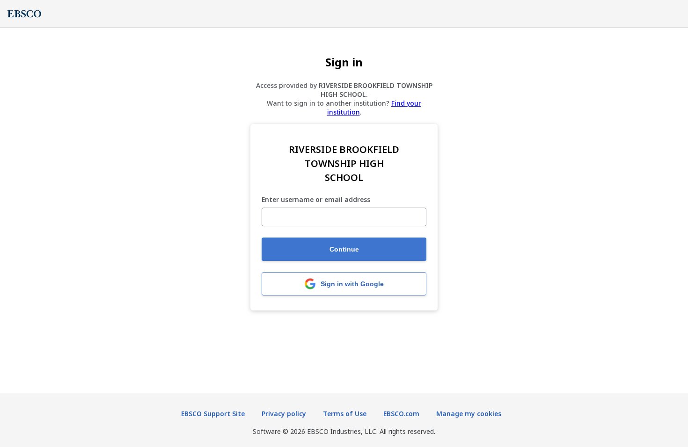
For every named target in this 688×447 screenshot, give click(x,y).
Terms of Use (344, 413)
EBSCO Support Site (213, 413)
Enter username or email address (316, 200)
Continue (344, 249)
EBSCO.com (401, 413)
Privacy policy (284, 413)
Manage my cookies (468, 413)
